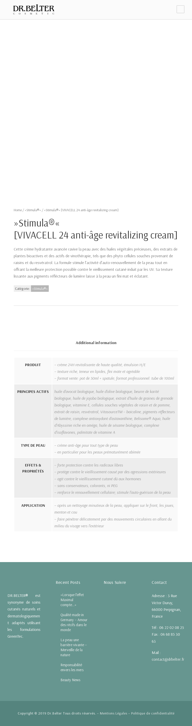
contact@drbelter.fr (168, 659)
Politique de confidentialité (152, 713)
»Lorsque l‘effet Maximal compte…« (72, 599)
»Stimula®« (33, 210)
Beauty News (70, 679)
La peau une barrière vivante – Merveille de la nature (73, 647)
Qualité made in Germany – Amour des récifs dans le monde (74, 622)
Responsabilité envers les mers (72, 667)
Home (18, 210)
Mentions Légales (113, 713)
